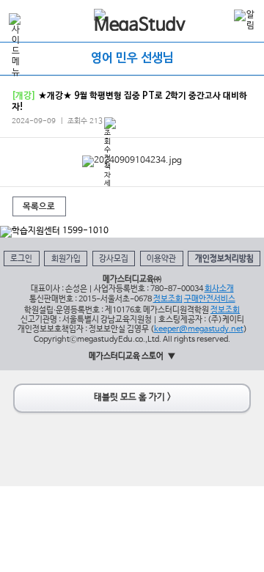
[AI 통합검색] (219, 19)
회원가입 (66, 258)
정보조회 (168, 299)
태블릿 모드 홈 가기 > (132, 397)
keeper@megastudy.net (198, 329)
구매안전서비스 (209, 299)
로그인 (21, 258)
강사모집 (113, 258)
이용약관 (161, 258)
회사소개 (219, 289)
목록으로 (39, 207)
